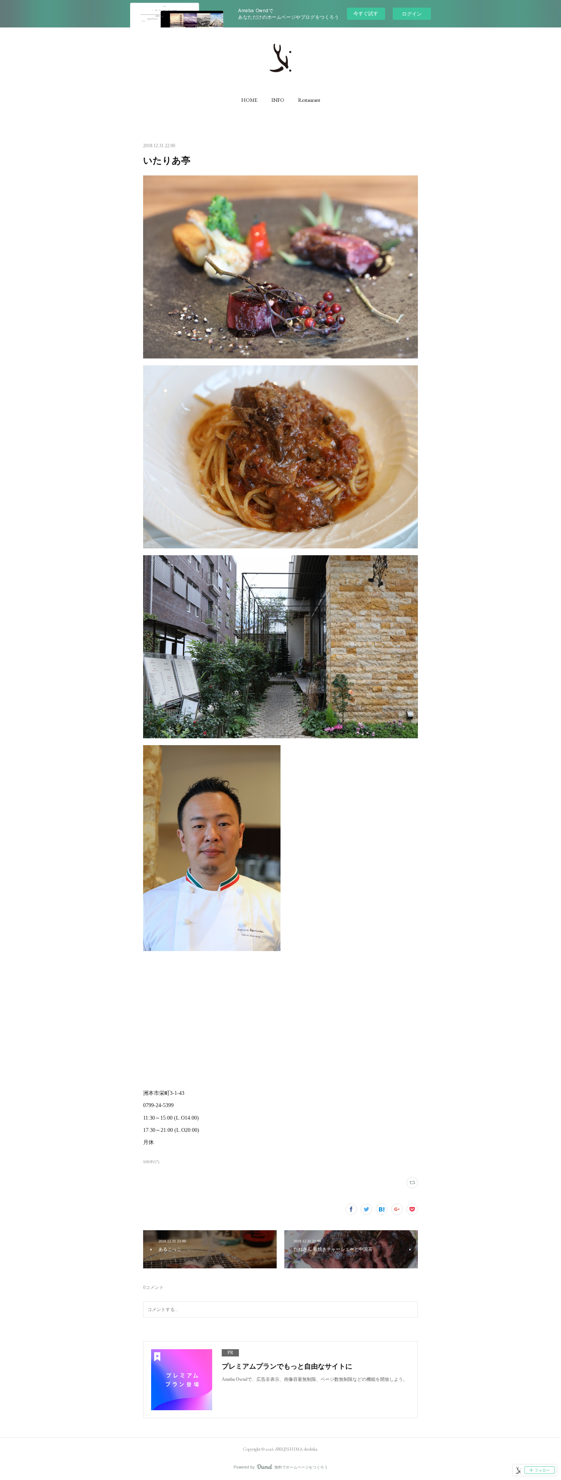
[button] (249, 99)
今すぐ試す (365, 13)
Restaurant (309, 99)
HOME (249, 99)
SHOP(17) (151, 1162)
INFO (277, 99)
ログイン (412, 13)
